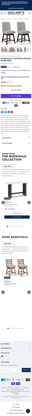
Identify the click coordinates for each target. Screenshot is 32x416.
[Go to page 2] (8, 226)
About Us (10, 387)
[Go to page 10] (20, 226)
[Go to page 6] (14, 226)
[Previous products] (3, 202)
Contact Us (18, 387)
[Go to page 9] (19, 328)
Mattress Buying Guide (17, 389)
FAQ (8, 389)
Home (3, 19)
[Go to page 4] (11, 226)
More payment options (16, 100)
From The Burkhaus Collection (10, 56)
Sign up (26, 370)
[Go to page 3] (10, 226)
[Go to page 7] (16, 328)
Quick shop (17, 213)
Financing (25, 387)
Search (4, 387)
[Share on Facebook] (2, 112)
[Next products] (29, 202)
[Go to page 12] (23, 226)
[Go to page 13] (24, 226)
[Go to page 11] (21, 226)
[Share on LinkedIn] (8, 112)
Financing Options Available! (12, 86)
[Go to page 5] (13, 328)
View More (7, 166)
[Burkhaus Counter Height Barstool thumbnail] (4, 49)
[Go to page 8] (17, 226)
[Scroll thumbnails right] (29, 50)
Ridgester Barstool (10, 284)
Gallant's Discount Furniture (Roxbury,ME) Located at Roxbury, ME (15, 391)
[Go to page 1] (7, 226)
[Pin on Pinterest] (12, 112)
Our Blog (16, 394)
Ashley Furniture (8, 63)
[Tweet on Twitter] (5, 112)
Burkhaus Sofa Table (10, 204)
